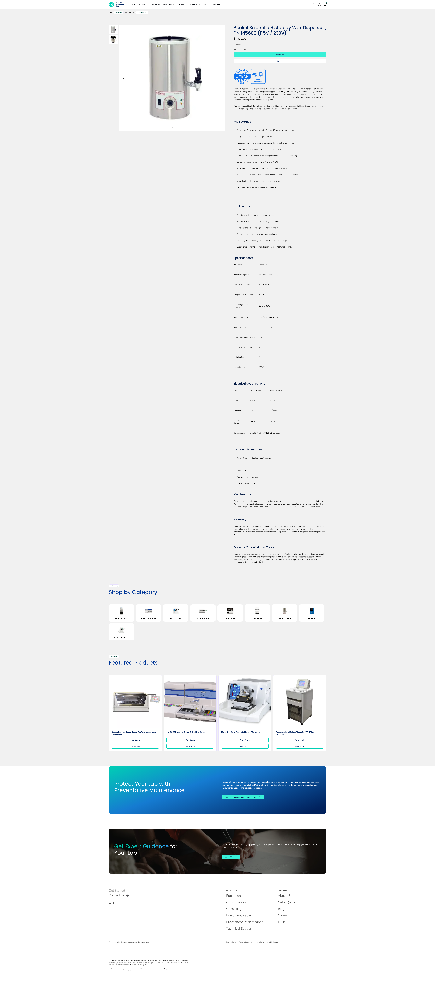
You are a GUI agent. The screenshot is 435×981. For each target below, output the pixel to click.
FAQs (281, 922)
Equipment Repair (239, 915)
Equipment (234, 896)
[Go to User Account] (319, 4)
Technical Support (239, 928)
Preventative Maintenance (244, 922)
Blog (281, 909)
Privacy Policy (231, 942)
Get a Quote (286, 902)
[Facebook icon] (114, 902)
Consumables (236, 902)
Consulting (234, 909)
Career (283, 915)
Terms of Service (245, 942)
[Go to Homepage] (116, 4)
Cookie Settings (273, 942)
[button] (169, 4)
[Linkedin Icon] (110, 902)
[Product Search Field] (314, 4)
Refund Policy (260, 942)
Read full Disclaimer (131, 971)
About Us (284, 896)
